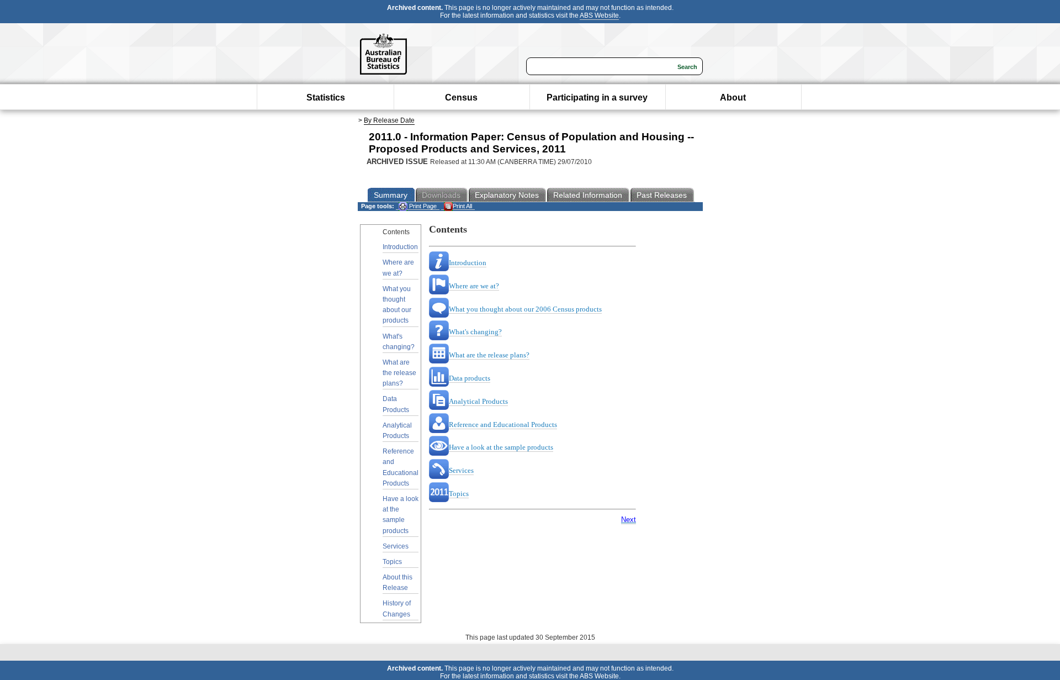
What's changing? (399, 342)
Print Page (422, 206)
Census (461, 97)
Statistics (325, 97)
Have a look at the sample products (400, 515)
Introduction (400, 247)
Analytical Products (397, 430)
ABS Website (599, 15)
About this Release (397, 582)
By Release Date (389, 120)
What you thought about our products (397, 305)
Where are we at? (398, 268)
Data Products (396, 404)
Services (396, 546)
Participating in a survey (597, 97)
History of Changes (397, 608)
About (733, 97)
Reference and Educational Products (400, 467)
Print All (462, 206)
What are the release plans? (399, 373)
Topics (392, 562)
